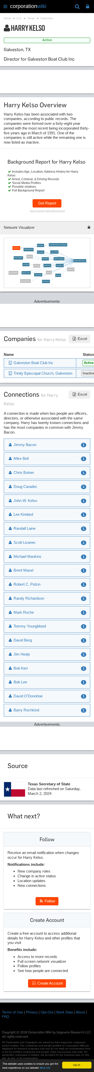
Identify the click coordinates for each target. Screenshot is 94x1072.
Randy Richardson (28, 249)
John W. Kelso (54, 252)
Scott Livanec (46, 281)
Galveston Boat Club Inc (79, 260)
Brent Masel (40, 245)
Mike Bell (58, 275)
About (80, 1012)
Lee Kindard (26, 264)
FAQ (5, 1016)
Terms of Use (12, 1012)
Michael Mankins (18, 257)
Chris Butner (41, 252)
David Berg (70, 269)
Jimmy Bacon (59, 265)
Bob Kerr (29, 256)
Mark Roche (45, 258)
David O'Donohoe (25, 280)
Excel (82, 339)
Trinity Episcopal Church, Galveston (57, 244)
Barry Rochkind (13, 272)
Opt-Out (47, 1012)
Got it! (76, 1065)
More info (45, 1067)
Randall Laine (47, 265)
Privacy (32, 1012)
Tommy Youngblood (58, 258)
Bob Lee (49, 272)
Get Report (47, 203)
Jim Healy (36, 265)
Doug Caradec (38, 274)
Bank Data (64, 1012)
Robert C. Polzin (26, 272)
